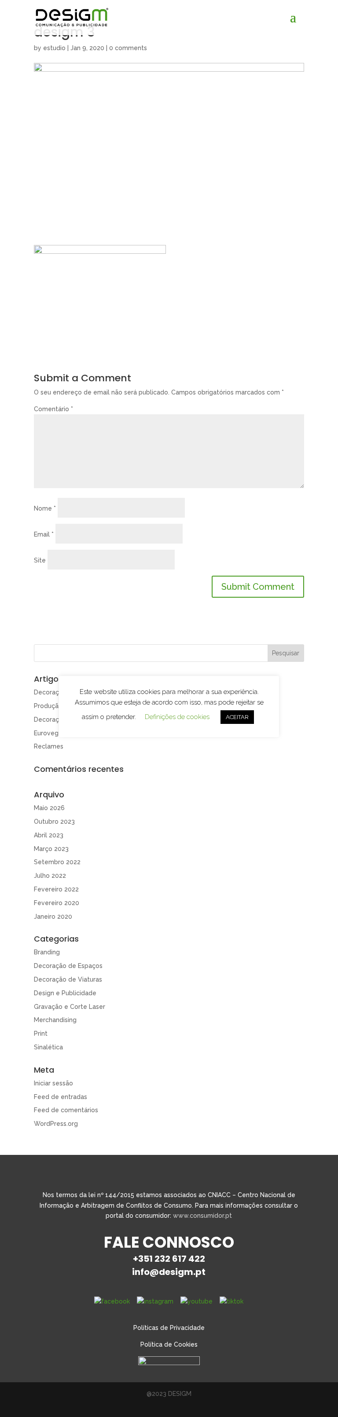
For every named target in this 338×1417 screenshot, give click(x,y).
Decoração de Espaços (68, 965)
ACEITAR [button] (237, 717)
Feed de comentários (66, 1110)
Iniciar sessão (53, 1083)
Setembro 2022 (57, 862)
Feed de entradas (60, 1096)
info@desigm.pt (169, 1272)
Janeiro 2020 (53, 916)
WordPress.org (56, 1123)
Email (44, 534)
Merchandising (55, 1019)
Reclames (48, 746)
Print (41, 1033)
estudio (54, 47)
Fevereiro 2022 (56, 889)
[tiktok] (231, 1301)
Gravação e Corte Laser (69, 1006)
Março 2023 (51, 848)
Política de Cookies (169, 1344)
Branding (47, 952)
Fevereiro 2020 (56, 902)
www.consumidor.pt (202, 1215)
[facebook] (112, 1301)
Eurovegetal (52, 733)
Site (40, 560)
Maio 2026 (49, 807)
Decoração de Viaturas (68, 979)
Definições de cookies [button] (177, 717)
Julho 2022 (50, 875)
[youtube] (196, 1301)
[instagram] (155, 1301)
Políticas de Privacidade (169, 1327)
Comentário (53, 409)
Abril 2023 (48, 835)
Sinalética (48, 1047)
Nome (45, 508)
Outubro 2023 (54, 821)
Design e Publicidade (65, 993)
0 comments (128, 47)
